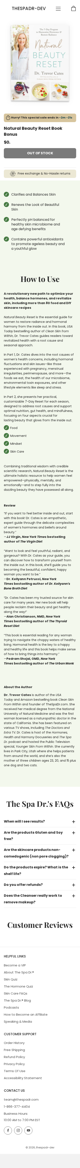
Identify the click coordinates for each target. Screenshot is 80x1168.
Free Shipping (14, 1050)
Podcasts (11, 1007)
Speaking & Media (18, 1021)
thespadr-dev (29, 8)
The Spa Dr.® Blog (17, 1000)
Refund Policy (14, 1057)
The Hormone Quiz (18, 986)
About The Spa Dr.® (19, 972)
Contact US (14, 1090)
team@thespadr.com (21, 1099)
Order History (14, 1043)
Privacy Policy (14, 1064)
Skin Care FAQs (15, 993)
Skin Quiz (10, 979)
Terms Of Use (14, 1071)
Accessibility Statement (23, 1078)
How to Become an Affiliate (26, 1014)
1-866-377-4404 (17, 1106)
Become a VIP (15, 965)
